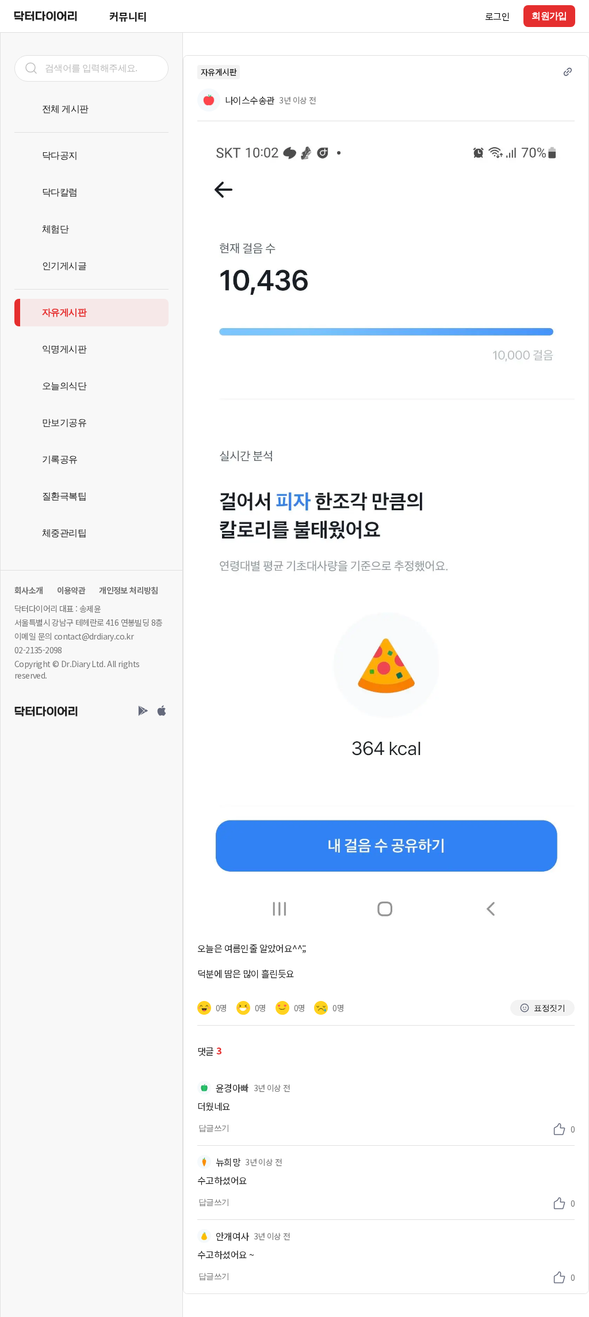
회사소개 (28, 590)
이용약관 (71, 590)
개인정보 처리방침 (128, 590)
